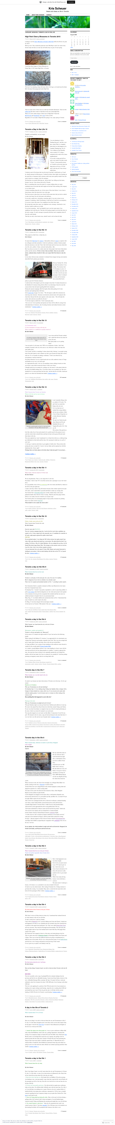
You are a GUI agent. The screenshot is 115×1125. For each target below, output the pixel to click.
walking (38, 224)
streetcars (35, 314)
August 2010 (74, 213)
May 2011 (74, 193)
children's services (33, 722)
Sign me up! (74, 62)
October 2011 (74, 191)
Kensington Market (29, 461)
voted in (41, 241)
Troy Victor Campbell (58, 611)
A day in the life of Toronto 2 (36, 1007)
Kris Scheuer (57, 8)
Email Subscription (76, 50)
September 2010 (75, 210)
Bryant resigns (51, 834)
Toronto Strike (50, 1052)
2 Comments (63, 557)
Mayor (47, 312)
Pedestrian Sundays (33, 951)
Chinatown (52, 459)
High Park (42, 123)
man (38, 461)
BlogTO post (28, 115)
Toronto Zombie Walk (45, 646)
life (44, 559)
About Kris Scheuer (38, 15)
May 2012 (74, 189)
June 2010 (74, 217)
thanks (51, 222)
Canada (30, 1052)
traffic (37, 510)
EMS (30, 724)
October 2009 (74, 234)
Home (27, 15)
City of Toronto (75, 159)
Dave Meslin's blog (75, 143)
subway (40, 664)
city (29, 379)
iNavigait (39, 508)
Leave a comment (40, 39)
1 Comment (63, 458)
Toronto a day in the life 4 (35, 904)
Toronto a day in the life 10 (36, 516)
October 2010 (74, 208)
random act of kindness (30, 726)
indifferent (33, 379)
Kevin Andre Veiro (42, 609)
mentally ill (48, 662)
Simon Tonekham (78, 103)
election (35, 559)
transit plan (31, 293)
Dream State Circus (38, 949)
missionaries (28, 664)
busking (36, 459)
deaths (30, 508)
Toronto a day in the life (35, 121)
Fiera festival (46, 724)
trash (33, 381)
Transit (39, 314)
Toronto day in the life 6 (34, 737)
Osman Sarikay (45, 611)
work (56, 241)
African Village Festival (43, 998)
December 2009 (75, 230)
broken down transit (33, 896)
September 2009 (75, 237)
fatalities (34, 508)
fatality (26, 838)
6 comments (41, 232)
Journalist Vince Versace (77, 150)
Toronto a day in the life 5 (35, 846)
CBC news (74, 156)
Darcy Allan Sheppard (60, 836)
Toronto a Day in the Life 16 (77, 132)
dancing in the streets (52, 722)
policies (55, 312)
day (31, 559)
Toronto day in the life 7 (34, 670)
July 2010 (74, 215)
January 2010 (74, 228)
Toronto (46, 123)
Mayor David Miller (53, 838)
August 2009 (74, 239)
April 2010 (74, 221)
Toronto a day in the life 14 (36, 230)
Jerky (76, 120)
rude (49, 379)
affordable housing (33, 998)
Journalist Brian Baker (76, 148)
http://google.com (78, 91)
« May (71, 47)
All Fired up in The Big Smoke (78, 141)
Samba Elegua (41, 951)
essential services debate (37, 724)
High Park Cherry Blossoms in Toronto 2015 (42, 36)
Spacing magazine (75, 169)
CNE (31, 999)
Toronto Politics (49, 1113)
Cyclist (32, 836)
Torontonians (28, 381)
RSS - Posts (74, 72)
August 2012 (74, 186)
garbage (52, 724)
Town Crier (31, 840)
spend (31, 314)
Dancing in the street (42, 722)
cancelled (44, 1105)
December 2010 (75, 204)
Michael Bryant (61, 838)
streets (29, 510)
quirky (32, 664)
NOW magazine (75, 167)
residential (44, 222)
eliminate (33, 312)
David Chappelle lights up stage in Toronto (80, 128)
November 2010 (75, 206)
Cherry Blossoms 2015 (34, 123)
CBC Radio (27, 836)
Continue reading (37, 307)
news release (31, 592)
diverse (37, 662)
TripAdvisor (36, 115)
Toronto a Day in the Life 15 (36, 129)
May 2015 (74, 184)
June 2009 (74, 243)
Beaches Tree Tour (53, 998)
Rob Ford (34, 241)
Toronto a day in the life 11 (36, 467)
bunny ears (31, 459)
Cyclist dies (52, 836)
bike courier (31, 834)
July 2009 (74, 241)
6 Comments (63, 310)
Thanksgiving (28, 224)
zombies (59, 664)
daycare (27, 724)
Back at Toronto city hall (84, 109)
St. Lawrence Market (50, 951)
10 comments (40, 322)
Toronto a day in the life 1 (35, 1058)
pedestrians (50, 508)
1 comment (39, 389)
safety (26, 510)
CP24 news (74, 161)
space (52, 379)
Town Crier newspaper (76, 171)
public (46, 379)
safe (49, 222)
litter (43, 379)
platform (51, 312)
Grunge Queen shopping (77, 146)
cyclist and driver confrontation (42, 836)
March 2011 (74, 197)
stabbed (51, 611)
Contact (49, 15)
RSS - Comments (75, 74)
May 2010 (74, 219)
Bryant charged (43, 834)
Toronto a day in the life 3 (35, 957)
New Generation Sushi (37, 611)
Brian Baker (37, 834)
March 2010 (74, 223)
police (54, 508)
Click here (41, 784)
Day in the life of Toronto (39, 999)
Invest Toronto (32, 838)
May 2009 (74, 245)
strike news (61, 726)
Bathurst (31, 662)
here (66, 1034)
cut (29, 312)
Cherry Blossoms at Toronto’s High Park (44, 41)
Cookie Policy (30, 1122)
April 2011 (74, 195)
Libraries (44, 312)
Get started (71, 2)
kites (35, 461)
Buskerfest (31, 949)
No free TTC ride (82, 120)
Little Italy (62, 724)
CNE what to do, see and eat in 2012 (79, 130)
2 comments (41, 518)
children (48, 459)
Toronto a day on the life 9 (35, 566)
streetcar (51, 559)
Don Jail (30, 609)
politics (47, 559)
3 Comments (63, 996)
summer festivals (59, 951)
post (44, 115)
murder (29, 611)
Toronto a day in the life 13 (36, 320)
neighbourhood (38, 222)
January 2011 (74, 202)
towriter (76, 97)
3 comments (41, 959)
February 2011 (75, 199)
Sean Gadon (32, 1001)
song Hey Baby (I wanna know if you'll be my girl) (47, 726)
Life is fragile (45, 838)
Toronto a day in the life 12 (36, 387)
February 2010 (75, 226)
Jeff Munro (35, 609)
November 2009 (75, 232)
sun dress (42, 461)
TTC (26, 561)
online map (28, 111)
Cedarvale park (41, 459)
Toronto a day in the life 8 (35, 619)
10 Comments (63, 377)
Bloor (34, 662)
